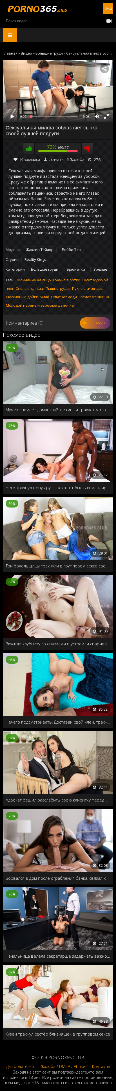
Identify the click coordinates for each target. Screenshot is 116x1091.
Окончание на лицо (33, 279)
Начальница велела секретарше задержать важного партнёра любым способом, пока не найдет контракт (58, 956)
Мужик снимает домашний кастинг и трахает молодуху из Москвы (58, 409)
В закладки (30, 159)
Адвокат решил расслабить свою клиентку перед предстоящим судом (58, 800)
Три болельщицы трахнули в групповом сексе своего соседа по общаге (58, 566)
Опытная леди (64, 296)
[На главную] (36, 8)
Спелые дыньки (30, 288)
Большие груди (44, 269)
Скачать (56, 159)
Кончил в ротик (66, 279)
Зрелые (100, 269)
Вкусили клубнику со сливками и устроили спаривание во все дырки (58, 643)
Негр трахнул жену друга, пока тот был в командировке (58, 487)
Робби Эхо (71, 249)
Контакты (101, 1066)
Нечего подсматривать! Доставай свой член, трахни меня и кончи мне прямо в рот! (58, 722)
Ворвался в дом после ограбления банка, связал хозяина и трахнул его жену (58, 878)
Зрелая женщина (93, 296)
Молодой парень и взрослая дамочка (40, 305)
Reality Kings (35, 259)
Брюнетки (76, 269)
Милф (45, 296)
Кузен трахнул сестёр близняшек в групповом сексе (58, 1034)
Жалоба (77, 159)
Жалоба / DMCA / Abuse (63, 1066)
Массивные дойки (22, 296)
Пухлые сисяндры (88, 288)
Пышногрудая (58, 288)
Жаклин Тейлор (39, 249)
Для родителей (20, 1066)
